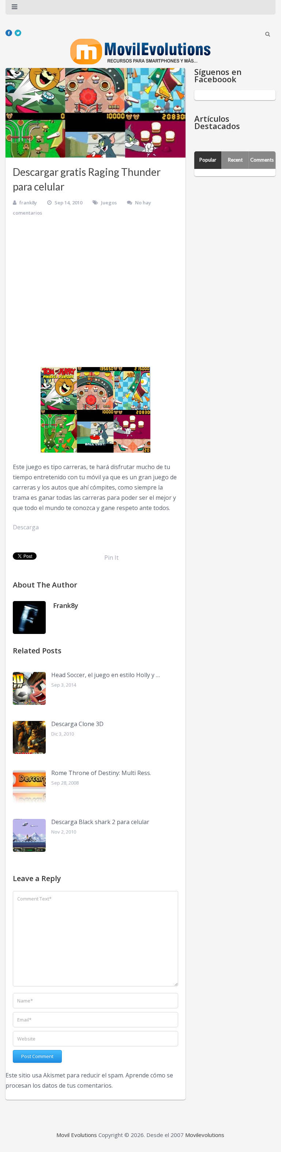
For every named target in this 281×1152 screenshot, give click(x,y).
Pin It (111, 558)
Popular (207, 160)
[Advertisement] (95, 294)
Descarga (26, 527)
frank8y (28, 202)
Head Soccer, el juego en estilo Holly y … (105, 675)
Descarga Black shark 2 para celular (100, 822)
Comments (262, 160)
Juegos (109, 202)
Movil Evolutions (76, 1134)
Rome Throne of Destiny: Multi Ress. (101, 773)
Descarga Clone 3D (77, 724)
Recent (235, 160)
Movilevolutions (204, 1134)
